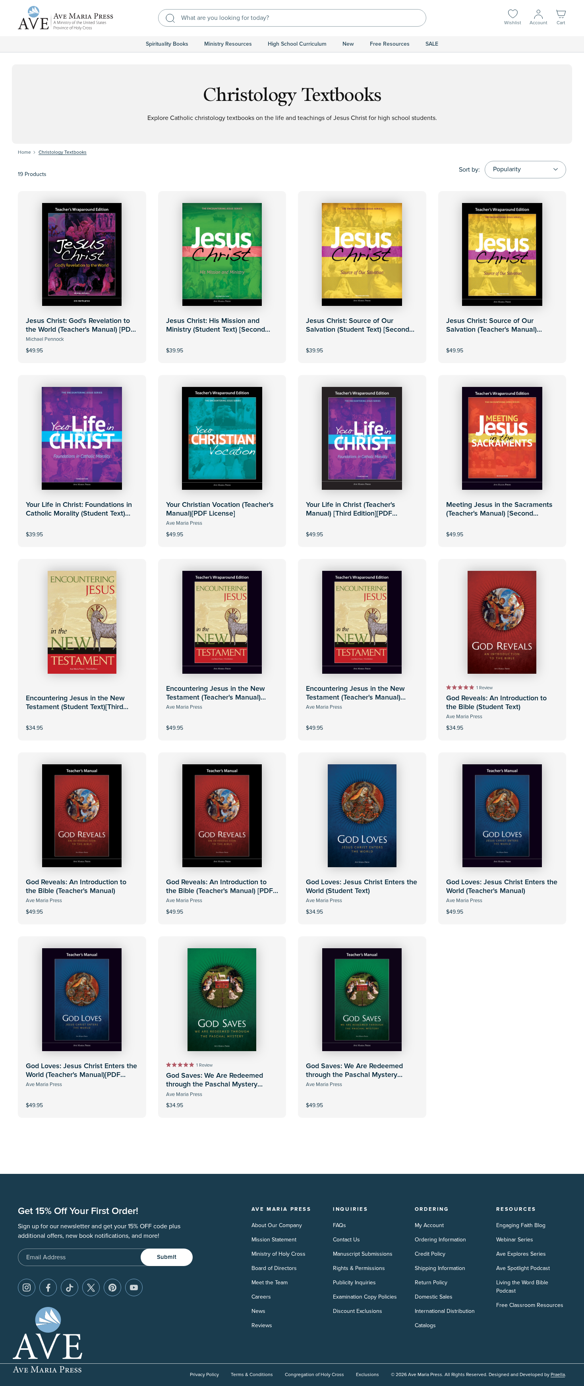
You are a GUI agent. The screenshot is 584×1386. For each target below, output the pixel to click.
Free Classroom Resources (529, 1305)
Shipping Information (440, 1268)
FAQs (339, 1225)
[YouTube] (134, 1287)
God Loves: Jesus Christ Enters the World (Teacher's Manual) (501, 886)
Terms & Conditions (252, 1375)
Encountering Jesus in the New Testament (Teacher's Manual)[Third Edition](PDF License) (355, 697)
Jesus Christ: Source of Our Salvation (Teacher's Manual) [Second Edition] (491, 329)
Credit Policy (430, 1254)
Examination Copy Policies (365, 1296)
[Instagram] (26, 1287)
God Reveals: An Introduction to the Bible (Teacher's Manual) (76, 886)
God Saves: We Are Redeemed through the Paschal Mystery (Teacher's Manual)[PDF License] (357, 1075)
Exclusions (367, 1375)
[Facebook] (48, 1287)
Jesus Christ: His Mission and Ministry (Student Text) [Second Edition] (215, 329)
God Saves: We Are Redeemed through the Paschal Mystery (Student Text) (214, 1084)
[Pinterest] (112, 1287)
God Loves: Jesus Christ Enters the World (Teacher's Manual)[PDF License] (81, 1075)
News (258, 1311)
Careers (261, 1296)
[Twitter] (91, 1287)
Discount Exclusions (357, 1311)
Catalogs (425, 1325)
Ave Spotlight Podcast (523, 1268)
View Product (82, 345)
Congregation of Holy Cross (314, 1375)
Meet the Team (269, 1282)
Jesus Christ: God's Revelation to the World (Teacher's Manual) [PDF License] (80, 329)
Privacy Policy (204, 1375)
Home (24, 152)
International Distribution (445, 1311)
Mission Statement (273, 1239)
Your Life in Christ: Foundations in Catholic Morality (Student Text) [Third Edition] (79, 513)
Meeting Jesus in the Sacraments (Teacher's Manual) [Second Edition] (499, 513)
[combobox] (292, 18)
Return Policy (431, 1282)
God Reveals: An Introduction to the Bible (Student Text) (496, 702)
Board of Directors (274, 1268)
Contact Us (346, 1239)
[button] (561, 18)
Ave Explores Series (521, 1254)
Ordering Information (440, 1239)
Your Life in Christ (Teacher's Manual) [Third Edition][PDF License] (350, 513)
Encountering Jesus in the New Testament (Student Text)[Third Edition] (75, 707)
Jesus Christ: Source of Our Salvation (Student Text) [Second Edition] (357, 329)
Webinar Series (514, 1239)
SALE (431, 44)
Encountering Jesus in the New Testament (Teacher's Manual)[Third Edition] (215, 697)
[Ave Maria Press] (65, 18)
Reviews (261, 1325)
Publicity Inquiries (354, 1282)
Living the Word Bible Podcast (522, 1286)
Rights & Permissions (359, 1268)
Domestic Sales (434, 1296)
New (348, 44)
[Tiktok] (69, 1287)
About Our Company (276, 1225)
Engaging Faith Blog (520, 1225)
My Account (429, 1225)
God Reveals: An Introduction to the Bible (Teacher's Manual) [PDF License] (219, 891)
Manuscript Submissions (363, 1254)
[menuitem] (167, 44)
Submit (166, 1257)
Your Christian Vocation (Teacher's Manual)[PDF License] (220, 509)
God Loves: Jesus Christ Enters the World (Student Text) (361, 886)
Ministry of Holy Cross (278, 1254)
